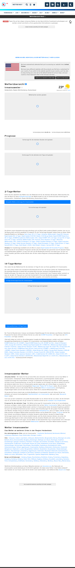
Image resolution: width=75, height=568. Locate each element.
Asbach (17, 438)
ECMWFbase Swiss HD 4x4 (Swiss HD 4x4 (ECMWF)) (34, 348)
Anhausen (12, 438)
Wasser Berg (57, 461)
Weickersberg (66, 461)
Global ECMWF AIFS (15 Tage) (48, 238)
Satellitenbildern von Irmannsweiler (38, 394)
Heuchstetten (35, 445)
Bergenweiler (49, 438)
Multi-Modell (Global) (39, 245)
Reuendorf (48, 450)
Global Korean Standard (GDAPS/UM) (21, 355)
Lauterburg (8, 435)
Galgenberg (64, 457)
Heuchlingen (27, 445)
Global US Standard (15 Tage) (26, 241)
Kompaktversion (44, 410)
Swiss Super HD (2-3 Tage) (32, 234)
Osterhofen (40, 450)
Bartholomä (48, 433)
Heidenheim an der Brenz (48, 443)
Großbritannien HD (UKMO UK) (45, 354)
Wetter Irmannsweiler (50, 405)
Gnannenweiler (9, 443)
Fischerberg (56, 457)
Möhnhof (62, 433)
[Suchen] (26, 4)
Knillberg (45, 459)
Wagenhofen (44, 454)
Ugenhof (37, 454)
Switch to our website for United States (45, 77)
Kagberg (39, 459)
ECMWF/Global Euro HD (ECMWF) (15, 343)
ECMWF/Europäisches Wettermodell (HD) (25, 238)
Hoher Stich (27, 459)
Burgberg (26, 440)
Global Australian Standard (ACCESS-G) (21, 352)
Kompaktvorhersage (25, 196)
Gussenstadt (25, 443)
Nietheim (7, 450)
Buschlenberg (36, 457)
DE (7, 3)
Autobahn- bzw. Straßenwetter (57, 400)
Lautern (39, 435)
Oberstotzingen (15, 450)
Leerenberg (59, 459)
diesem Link (62, 469)
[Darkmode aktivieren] (71, 4)
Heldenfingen (61, 443)
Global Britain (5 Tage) (62, 243)
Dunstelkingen (9, 441)
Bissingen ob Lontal (64, 438)
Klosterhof (64, 447)
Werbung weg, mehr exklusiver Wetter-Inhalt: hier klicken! (37, 57)
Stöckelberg (43, 461)
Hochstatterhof (52, 445)
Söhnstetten (19, 454)
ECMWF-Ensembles (46, 335)
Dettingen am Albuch (44, 440)
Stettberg (36, 461)
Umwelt (55, 12)
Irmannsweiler (34, 447)
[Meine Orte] (34, 4)
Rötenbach (15, 435)
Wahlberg (52, 454)
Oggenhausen (32, 450)
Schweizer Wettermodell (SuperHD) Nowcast (55, 234)
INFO (69, 90)
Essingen (33, 435)
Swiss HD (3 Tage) (10, 239)
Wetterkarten (35, 421)
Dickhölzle (44, 457)
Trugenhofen (31, 454)
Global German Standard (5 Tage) (27, 243)
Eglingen (16, 441)
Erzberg (50, 457)
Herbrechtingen (9, 445)
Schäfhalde (21, 461)
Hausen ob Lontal (35, 443)
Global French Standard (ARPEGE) (21, 350)
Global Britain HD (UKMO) (41, 350)
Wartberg (50, 461)
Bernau (55, 438)
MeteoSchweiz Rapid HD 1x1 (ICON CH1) (46, 355)
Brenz (12, 440)
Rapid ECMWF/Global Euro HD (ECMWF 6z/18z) (40, 343)
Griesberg (7, 459)
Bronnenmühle (18, 440)
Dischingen (54, 440)
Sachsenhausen (63, 450)
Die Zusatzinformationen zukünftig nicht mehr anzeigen (37, 484)
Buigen (29, 457)
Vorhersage (8, 12)
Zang (20, 435)
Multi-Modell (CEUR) (25, 245)
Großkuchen (17, 443)
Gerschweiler (43, 441)
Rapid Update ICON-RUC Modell (31, 236)
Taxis (24, 454)
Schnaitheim (8, 452)
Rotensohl (55, 450)
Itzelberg (41, 447)
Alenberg (24, 457)
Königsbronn (8, 449)
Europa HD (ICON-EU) (16, 345)
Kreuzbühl (52, 459)
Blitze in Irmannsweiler (48, 388)
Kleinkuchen (56, 447)
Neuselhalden (52, 449)
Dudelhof (60, 440)
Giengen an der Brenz (61, 441)
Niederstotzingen (62, 449)
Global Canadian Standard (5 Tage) (46, 241)
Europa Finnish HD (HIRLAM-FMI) (44, 352)
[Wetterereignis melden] (58, 4)
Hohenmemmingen (10, 447)
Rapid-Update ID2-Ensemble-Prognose (52, 248)
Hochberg (14, 459)
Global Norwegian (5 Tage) (46, 243)
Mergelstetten (29, 449)
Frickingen (36, 441)
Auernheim (23, 438)
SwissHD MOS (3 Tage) (12, 245)
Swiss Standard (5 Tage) (48, 239)
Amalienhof (40, 433)
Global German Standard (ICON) (27, 346)
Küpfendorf (16, 449)
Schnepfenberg (12, 461)
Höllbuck (33, 459)
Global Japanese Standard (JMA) (25, 354)
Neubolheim (43, 449)
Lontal (22, 449)
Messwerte (25, 12)
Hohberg (20, 459)
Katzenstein (48, 447)
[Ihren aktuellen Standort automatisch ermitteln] (30, 4)
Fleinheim (29, 441)
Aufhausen (31, 438)
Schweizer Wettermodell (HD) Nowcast (28, 239)
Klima (47, 12)
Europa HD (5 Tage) (64, 238)
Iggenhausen (25, 447)
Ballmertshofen (39, 438)
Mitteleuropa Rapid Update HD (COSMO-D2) (36, 345)
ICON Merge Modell (47, 236)
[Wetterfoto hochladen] (52, 4)
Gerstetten (51, 441)
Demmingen (33, 440)
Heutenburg (43, 445)
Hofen (59, 445)
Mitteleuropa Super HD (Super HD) (48, 346)
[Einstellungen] (47, 4)
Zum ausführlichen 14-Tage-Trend (17, 326)
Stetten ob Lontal (10, 454)
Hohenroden (26, 435)
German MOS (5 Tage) (53, 245)
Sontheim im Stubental (41, 452)
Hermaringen (18, 445)
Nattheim (36, 449)
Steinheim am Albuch (55, 452)
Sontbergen (16, 452)
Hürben (18, 447)
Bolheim (7, 440)
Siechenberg (29, 461)
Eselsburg (22, 441)
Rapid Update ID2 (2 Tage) (13, 236)
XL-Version (60, 412)
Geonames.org (47, 466)
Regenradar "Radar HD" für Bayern (42, 386)
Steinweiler (65, 452)
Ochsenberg (24, 450)
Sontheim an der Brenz (27, 452)
